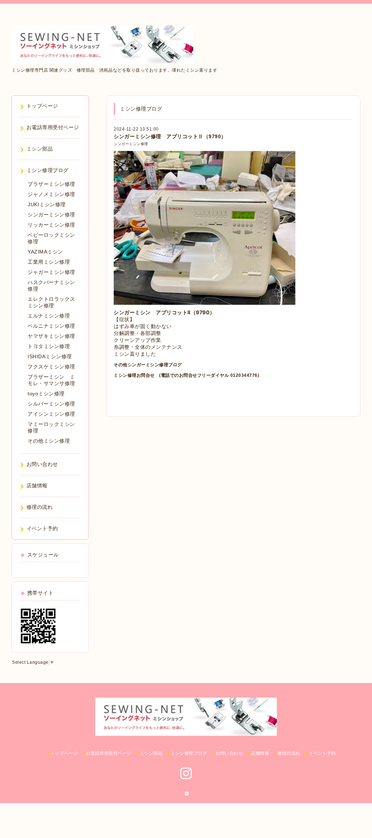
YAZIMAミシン (45, 252)
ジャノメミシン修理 (51, 194)
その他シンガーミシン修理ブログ (148, 364)
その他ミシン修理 (49, 441)
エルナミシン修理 (49, 316)
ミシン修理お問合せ (134, 375)
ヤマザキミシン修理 (51, 336)
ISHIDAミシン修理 (50, 356)
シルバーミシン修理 (51, 404)
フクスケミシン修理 (51, 367)
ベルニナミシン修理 (51, 326)
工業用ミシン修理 (49, 262)
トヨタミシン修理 (49, 346)
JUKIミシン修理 (47, 204)
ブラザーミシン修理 (51, 184)
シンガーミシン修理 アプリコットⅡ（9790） (170, 136)
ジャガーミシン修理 (51, 272)
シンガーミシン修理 (131, 144)
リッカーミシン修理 (51, 225)
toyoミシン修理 (46, 393)
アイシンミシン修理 (51, 414)
